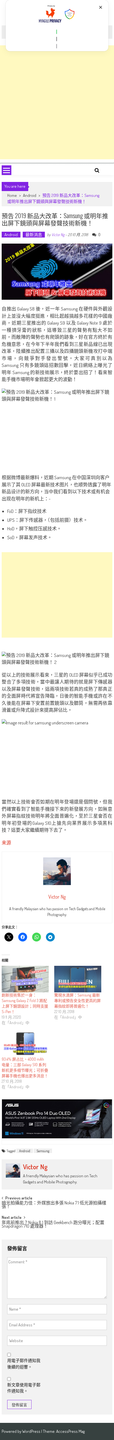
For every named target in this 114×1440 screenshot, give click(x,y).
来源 (6, 843)
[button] (56, 32)
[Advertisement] (57, 102)
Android (29, 195)
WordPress (31, 1431)
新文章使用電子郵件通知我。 (23, 1388)
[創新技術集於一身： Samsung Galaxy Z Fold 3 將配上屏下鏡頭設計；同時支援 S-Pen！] (25, 979)
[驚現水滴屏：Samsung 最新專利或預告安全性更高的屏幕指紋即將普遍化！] (77, 979)
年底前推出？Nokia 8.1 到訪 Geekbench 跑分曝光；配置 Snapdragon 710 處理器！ (53, 1225)
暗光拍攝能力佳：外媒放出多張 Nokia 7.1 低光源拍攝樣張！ (54, 1205)
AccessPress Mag (70, 1431)
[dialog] (57, 25)
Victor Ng (57, 234)
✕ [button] (101, 7)
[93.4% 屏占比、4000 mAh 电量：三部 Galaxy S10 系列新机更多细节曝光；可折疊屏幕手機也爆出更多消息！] (25, 1043)
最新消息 (33, 234)
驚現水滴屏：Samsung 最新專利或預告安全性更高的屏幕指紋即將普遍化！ (77, 1000)
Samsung (43, 1151)
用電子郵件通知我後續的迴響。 (23, 1363)
